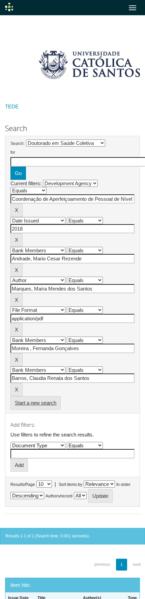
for (12, 152)
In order (123, 484)
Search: (17, 143)
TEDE (12, 106)
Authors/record (59, 496)
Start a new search (35, 403)
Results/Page (22, 484)
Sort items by (70, 484)
